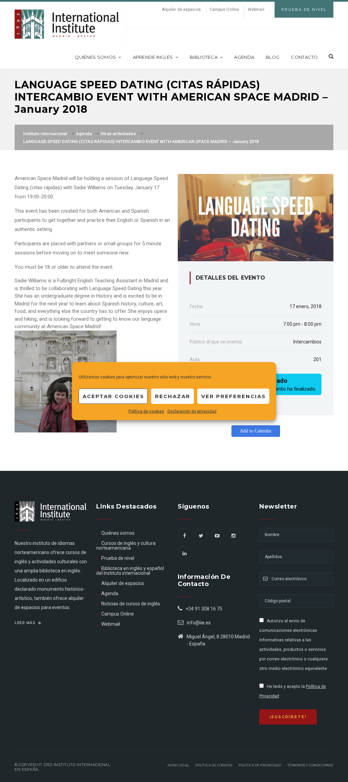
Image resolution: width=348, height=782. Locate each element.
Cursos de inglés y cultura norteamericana (126, 545)
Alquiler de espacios (181, 9)
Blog (272, 57)
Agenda (244, 57)
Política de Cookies (213, 765)
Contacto (304, 57)
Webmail (256, 9)
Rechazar (172, 396)
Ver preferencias (233, 396)
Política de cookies (146, 411)
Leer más (25, 623)
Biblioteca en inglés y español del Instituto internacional (130, 571)
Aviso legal (178, 765)
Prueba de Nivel (304, 9)
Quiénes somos (95, 57)
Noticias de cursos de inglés (130, 603)
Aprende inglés (153, 57)
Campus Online (224, 9)
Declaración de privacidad (192, 411)
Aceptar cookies (113, 396)
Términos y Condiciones (310, 765)
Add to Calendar (256, 430)
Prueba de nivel (117, 558)
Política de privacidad (260, 765)
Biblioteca (204, 57)
